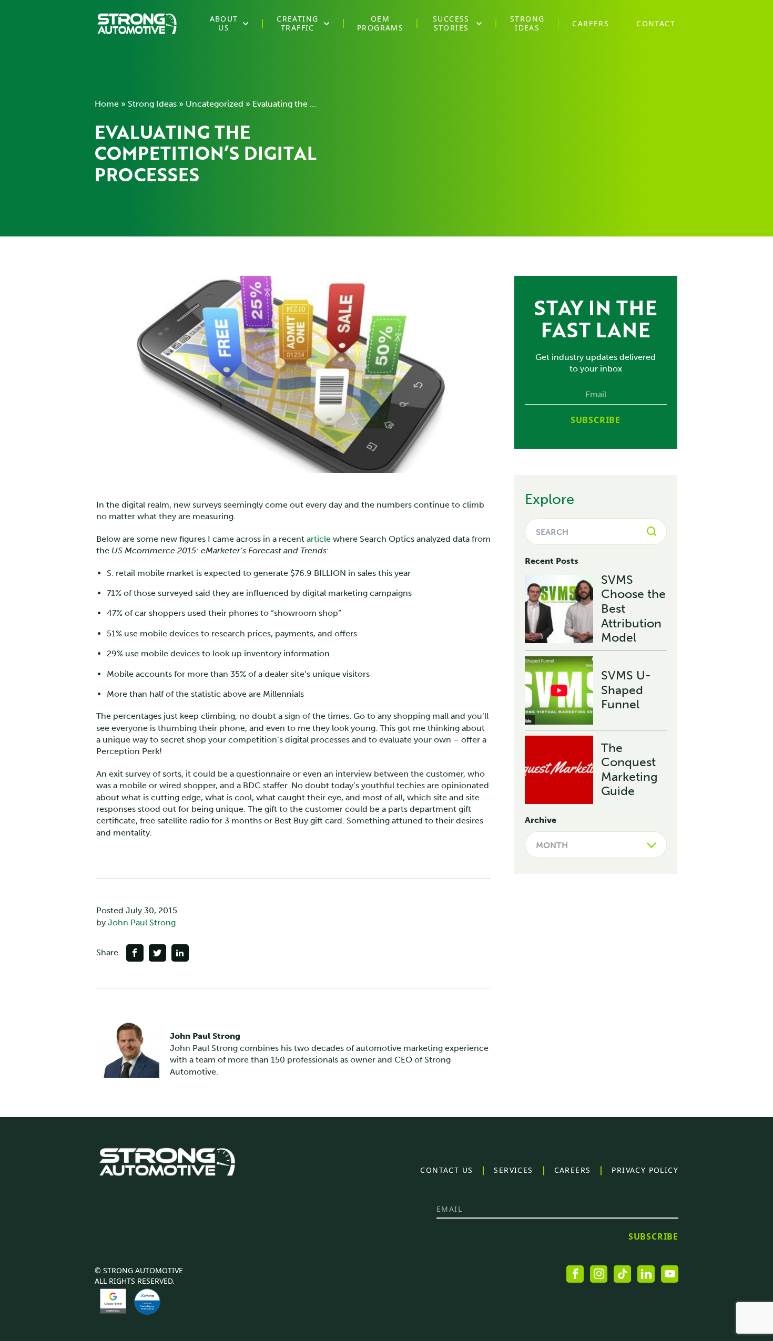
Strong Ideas (152, 104)
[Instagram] (598, 1274)
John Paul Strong (142, 922)
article (319, 539)
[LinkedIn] (646, 1274)
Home (107, 104)
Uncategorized (214, 104)
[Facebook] (575, 1274)
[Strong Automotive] (137, 23)
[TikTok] (622, 1274)
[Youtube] (669, 1274)
